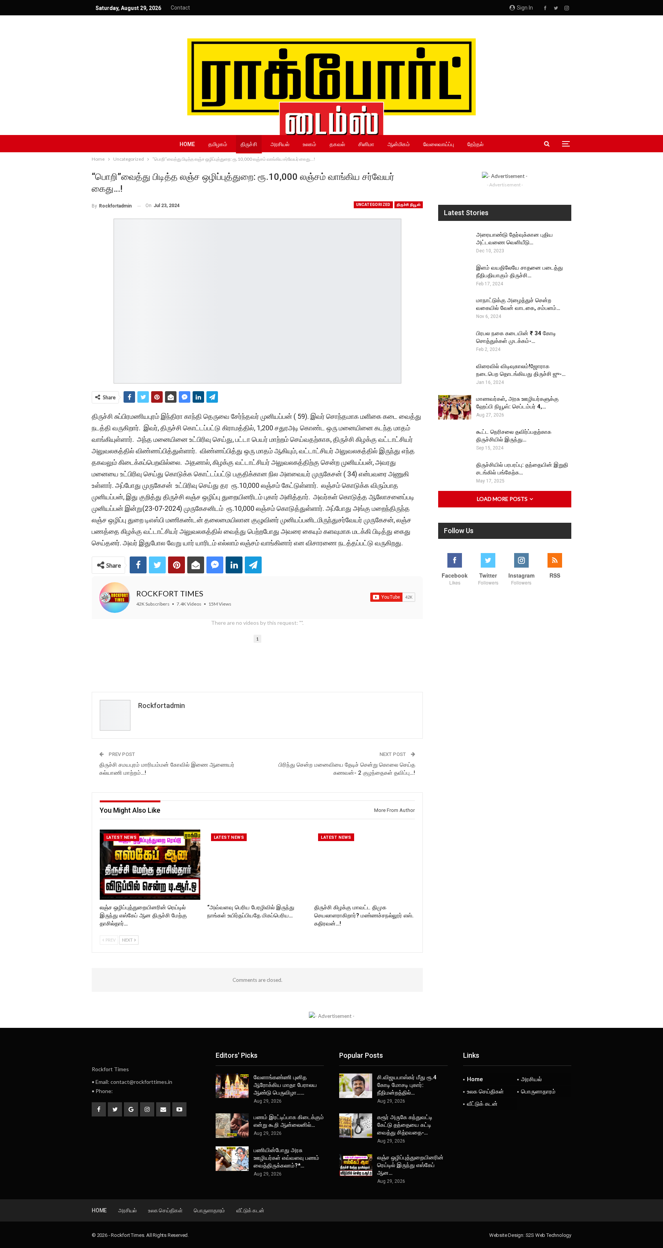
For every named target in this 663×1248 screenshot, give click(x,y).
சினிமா (366, 144)
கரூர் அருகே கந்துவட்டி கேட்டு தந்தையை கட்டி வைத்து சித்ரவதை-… (404, 1125)
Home (187, 144)
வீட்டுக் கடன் (482, 1103)
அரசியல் (279, 144)
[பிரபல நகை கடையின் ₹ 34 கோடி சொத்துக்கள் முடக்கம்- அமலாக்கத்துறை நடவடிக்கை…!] (454, 341)
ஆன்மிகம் (399, 144)
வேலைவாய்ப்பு (438, 144)
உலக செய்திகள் (485, 1091)
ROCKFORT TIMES (169, 593)
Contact (180, 8)
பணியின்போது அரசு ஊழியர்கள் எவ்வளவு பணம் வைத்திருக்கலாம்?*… (286, 1158)
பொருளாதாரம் (538, 1091)
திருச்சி (249, 144)
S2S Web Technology (548, 1235)
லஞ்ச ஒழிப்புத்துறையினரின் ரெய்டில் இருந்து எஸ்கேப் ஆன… (410, 1165)
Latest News (121, 837)
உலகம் (309, 144)
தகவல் (337, 144)
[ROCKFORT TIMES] (114, 597)
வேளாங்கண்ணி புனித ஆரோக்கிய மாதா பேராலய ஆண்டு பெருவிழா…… (285, 1085)
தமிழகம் (217, 144)
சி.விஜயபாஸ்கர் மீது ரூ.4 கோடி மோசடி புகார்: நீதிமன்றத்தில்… (407, 1085)
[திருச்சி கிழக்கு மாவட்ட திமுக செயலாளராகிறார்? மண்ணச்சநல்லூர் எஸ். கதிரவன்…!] (364, 865)
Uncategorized (373, 205)
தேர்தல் (475, 144)
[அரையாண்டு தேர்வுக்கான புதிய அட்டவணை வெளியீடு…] (454, 243)
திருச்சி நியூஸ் (409, 205)
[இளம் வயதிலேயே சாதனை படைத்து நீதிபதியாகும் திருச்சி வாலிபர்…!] (454, 276)
